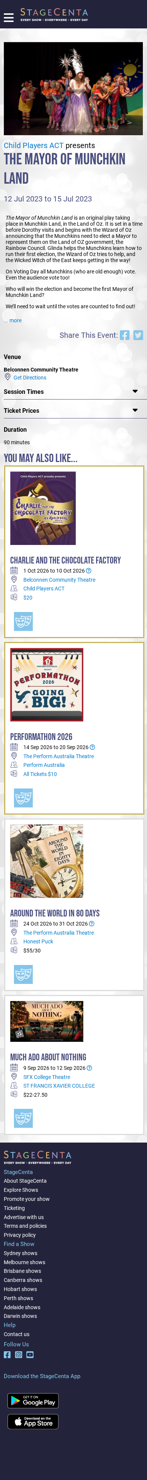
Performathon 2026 (41, 737)
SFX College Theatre (46, 1077)
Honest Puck (38, 941)
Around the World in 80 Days (55, 914)
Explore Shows (21, 1190)
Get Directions (28, 378)
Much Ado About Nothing (48, 1057)
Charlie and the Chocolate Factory (65, 561)
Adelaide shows (22, 1307)
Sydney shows (20, 1253)
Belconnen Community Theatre (59, 580)
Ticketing (14, 1208)
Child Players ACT (34, 145)
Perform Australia (44, 765)
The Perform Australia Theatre (58, 756)
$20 (27, 598)
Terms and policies (25, 1226)
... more (12, 320)
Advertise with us (24, 1217)
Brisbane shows (22, 1271)
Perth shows (18, 1298)
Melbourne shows (24, 1262)
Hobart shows (20, 1289)
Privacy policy (20, 1235)
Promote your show (27, 1199)
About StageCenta (25, 1181)
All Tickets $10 (40, 774)
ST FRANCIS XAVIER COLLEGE (59, 1086)
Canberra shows (23, 1280)
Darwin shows (20, 1316)
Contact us (16, 1334)
